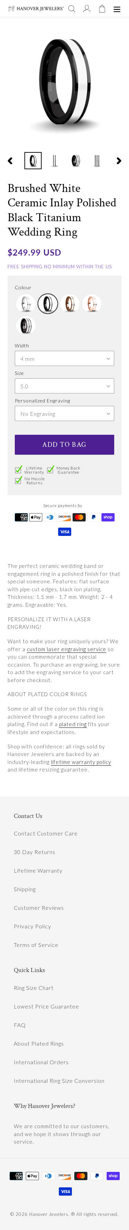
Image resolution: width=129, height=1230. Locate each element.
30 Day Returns (34, 852)
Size (19, 373)
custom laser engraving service (66, 649)
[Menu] (117, 9)
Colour (23, 287)
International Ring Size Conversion (59, 1080)
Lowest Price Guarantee (46, 1006)
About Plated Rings (39, 1043)
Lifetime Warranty (38, 870)
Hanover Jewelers (48, 1214)
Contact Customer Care (46, 833)
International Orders (41, 1062)
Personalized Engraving (42, 400)
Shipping (25, 889)
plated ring (73, 724)
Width (22, 345)
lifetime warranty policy (81, 762)
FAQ (20, 1025)
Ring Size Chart (34, 987)
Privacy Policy (32, 926)
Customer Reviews (39, 907)
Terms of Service (36, 944)
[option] (33, 160)
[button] (25, 303)
